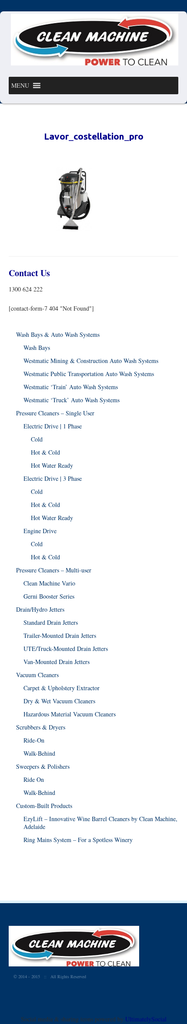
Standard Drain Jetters (50, 622)
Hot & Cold (45, 452)
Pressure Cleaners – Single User (55, 413)
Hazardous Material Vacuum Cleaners (69, 714)
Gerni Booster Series (48, 596)
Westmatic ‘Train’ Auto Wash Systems (70, 387)
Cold (37, 439)
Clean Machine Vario (49, 583)
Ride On (33, 779)
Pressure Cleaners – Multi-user (53, 570)
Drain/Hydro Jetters (40, 609)
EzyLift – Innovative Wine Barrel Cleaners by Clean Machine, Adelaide (100, 823)
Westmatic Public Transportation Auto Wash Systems (88, 374)
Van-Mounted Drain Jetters (56, 662)
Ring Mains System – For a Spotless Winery (78, 840)
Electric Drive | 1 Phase (52, 426)
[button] (20, 85)
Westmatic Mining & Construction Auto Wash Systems (90, 360)
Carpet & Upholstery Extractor (61, 688)
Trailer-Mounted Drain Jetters (59, 635)
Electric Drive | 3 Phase (52, 478)
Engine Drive (40, 531)
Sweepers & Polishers (43, 766)
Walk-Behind (39, 753)
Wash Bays (36, 347)
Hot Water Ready (52, 465)
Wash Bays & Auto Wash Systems (58, 334)
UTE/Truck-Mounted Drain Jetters (65, 648)
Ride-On (33, 740)
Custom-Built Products (44, 805)
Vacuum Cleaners (37, 675)
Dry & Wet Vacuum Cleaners (59, 701)
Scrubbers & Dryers (40, 727)
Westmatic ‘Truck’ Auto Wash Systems (71, 400)
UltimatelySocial (146, 1019)
